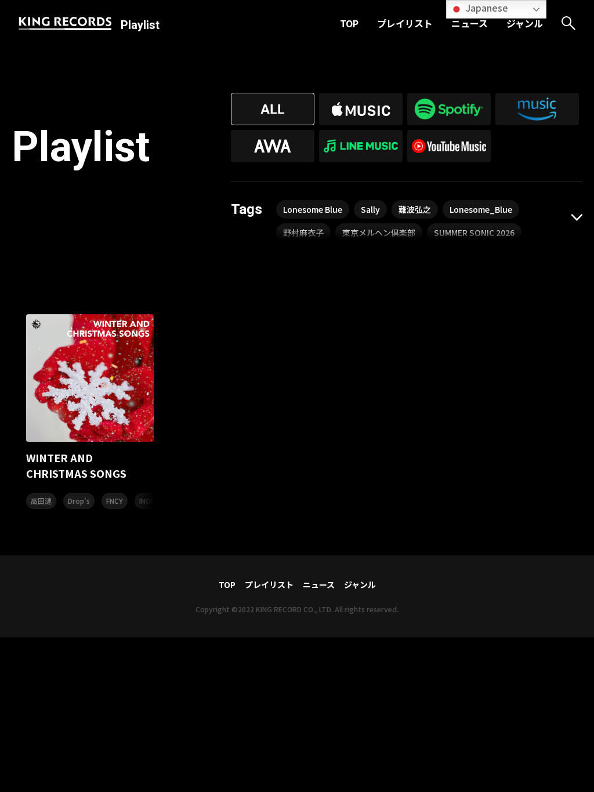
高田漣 (41, 501)
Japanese (485, 7)
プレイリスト (405, 23)
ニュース (469, 23)
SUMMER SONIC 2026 (474, 232)
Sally (370, 209)
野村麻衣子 (303, 232)
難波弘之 (415, 209)
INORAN (152, 501)
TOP (349, 23)
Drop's (79, 501)
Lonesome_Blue (481, 209)
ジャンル (524, 23)
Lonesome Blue (312, 209)
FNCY (114, 501)
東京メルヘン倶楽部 (378, 232)
